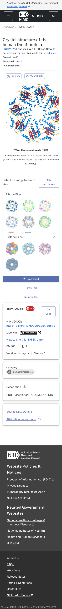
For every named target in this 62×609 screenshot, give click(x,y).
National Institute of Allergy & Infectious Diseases (26, 522)
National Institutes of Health (25, 530)
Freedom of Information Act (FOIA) (29, 479)
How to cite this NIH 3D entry (25, 339)
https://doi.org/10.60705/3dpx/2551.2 (30, 325)
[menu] (8, 16)
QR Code (48, 311)
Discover (8, 26)
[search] (53, 16)
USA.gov (12, 543)
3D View (16, 76)
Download (33, 279)
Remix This (31, 287)
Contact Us (14, 589)
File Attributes (49, 182)
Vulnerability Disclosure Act (25, 491)
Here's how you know (17, 6)
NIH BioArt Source (18, 595)
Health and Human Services (24, 536)
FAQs (10, 564)
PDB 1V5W (9, 49)
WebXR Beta (36, 76)
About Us (13, 558)
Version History (16, 353)
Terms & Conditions (19, 582)
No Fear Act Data (18, 498)
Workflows (13, 570)
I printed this (31, 297)
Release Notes (16, 576)
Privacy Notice (16, 485)
